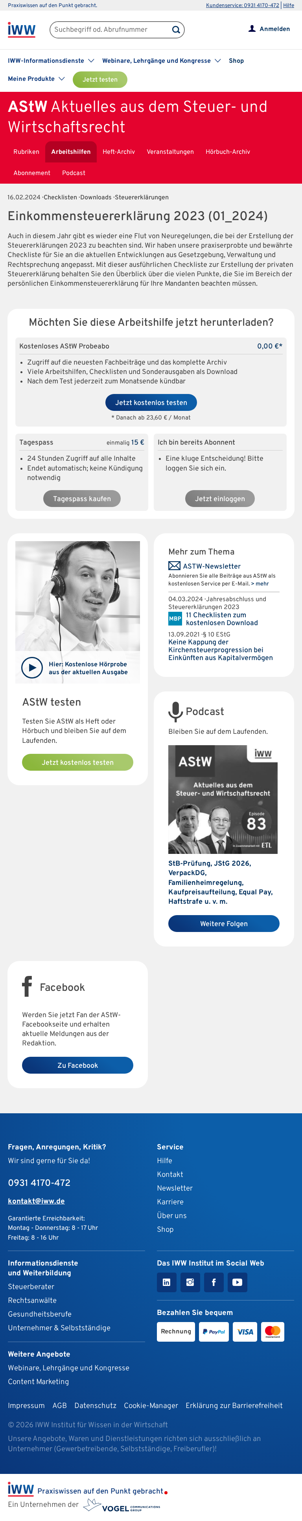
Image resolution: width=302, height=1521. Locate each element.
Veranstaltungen (170, 152)
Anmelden (275, 29)
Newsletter (175, 1188)
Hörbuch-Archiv (228, 152)
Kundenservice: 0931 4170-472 (242, 5)
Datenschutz (95, 1406)
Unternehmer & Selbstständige (59, 1328)
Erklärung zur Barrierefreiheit (234, 1406)
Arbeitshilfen (71, 152)
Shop (236, 61)
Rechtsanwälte (32, 1301)
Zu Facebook (77, 1066)
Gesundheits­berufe (40, 1314)
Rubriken (26, 152)
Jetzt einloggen (220, 499)
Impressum (26, 1406)
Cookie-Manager (151, 1406)
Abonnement (31, 173)
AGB (59, 1406)
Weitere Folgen (224, 924)
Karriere (170, 1202)
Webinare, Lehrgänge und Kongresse (68, 1368)
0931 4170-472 (39, 1183)
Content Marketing (38, 1382)
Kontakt (170, 1175)
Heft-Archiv (119, 152)
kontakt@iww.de (36, 1201)
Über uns (172, 1216)
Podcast (73, 173)
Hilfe (288, 5)
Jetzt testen (100, 80)
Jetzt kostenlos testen (151, 403)
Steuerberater (31, 1287)
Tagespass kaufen (82, 499)
